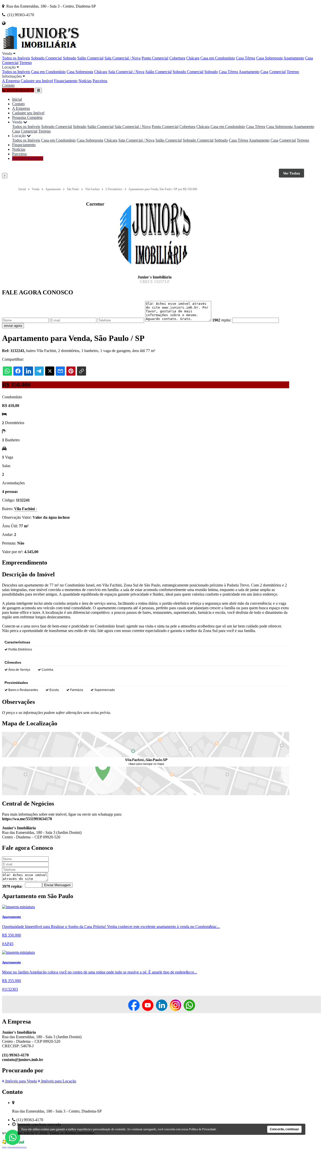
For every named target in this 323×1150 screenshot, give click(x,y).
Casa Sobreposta (269, 58)
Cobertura (177, 58)
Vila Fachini (25, 509)
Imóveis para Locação (58, 1081)
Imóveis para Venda (20, 1081)
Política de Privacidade (202, 1129)
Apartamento (293, 58)
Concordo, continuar (284, 1129)
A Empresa (11, 81)
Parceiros (100, 81)
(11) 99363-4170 (29, 158)
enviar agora (13, 326)
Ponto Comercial (155, 58)
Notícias (85, 81)
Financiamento (65, 81)
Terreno (25, 62)
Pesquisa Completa (27, 117)
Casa (309, 58)
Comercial (10, 62)
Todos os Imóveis (16, 58)
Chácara (192, 58)
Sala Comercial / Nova (122, 58)
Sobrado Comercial (46, 58)
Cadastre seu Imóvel (37, 81)
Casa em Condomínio (217, 58)
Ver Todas (291, 173)
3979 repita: (12, 886)
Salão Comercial (90, 58)
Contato (8, 85)
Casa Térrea (245, 58)
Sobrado (69, 58)
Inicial (17, 99)
